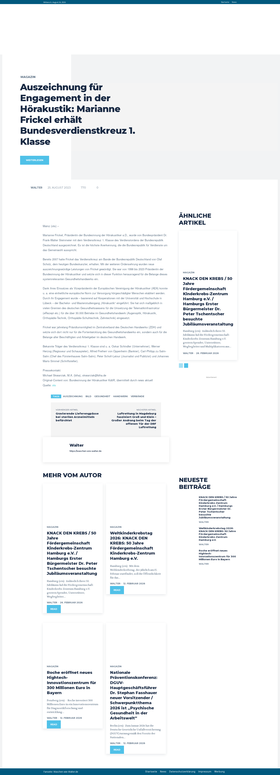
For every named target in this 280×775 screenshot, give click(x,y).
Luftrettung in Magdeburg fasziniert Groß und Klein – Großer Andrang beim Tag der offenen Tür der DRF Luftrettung (133, 420)
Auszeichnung (73, 396)
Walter (36, 187)
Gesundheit (102, 396)
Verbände (137, 396)
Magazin (28, 77)
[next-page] (186, 365)
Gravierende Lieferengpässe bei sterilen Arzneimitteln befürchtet (77, 417)
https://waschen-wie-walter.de (85, 451)
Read (53, 609)
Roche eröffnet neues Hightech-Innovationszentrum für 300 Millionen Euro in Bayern (71, 682)
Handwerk (120, 396)
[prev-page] (181, 365)
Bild (88, 396)
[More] (145, 215)
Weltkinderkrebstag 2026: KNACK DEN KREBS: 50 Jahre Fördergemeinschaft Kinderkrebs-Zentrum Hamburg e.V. (132, 546)
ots (54, 385)
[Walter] (25, 188)
